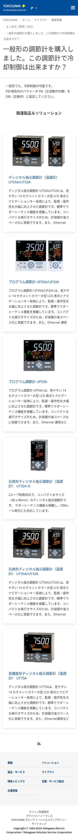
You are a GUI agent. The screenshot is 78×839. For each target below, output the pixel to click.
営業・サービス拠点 (53, 781)
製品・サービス (16, 772)
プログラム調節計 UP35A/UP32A (34, 282)
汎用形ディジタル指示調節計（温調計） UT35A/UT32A (36, 571)
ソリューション (50, 762)
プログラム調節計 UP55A (28, 381)
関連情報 (56, 20)
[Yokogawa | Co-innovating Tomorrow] (15, 7)
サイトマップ (39, 824)
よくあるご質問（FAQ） (20, 26)
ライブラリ (40, 20)
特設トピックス (16, 781)
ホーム (26, 20)
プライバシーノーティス (39, 816)
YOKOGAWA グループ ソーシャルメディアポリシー (39, 820)
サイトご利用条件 (39, 812)
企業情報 (12, 790)
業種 (10, 762)
